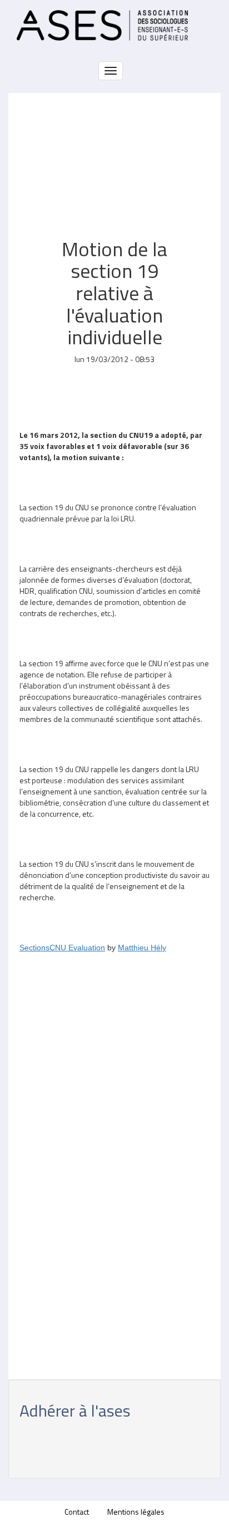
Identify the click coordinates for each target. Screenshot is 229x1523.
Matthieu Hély (142, 947)
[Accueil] (102, 25)
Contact (76, 1511)
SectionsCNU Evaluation (62, 947)
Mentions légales (136, 1511)
